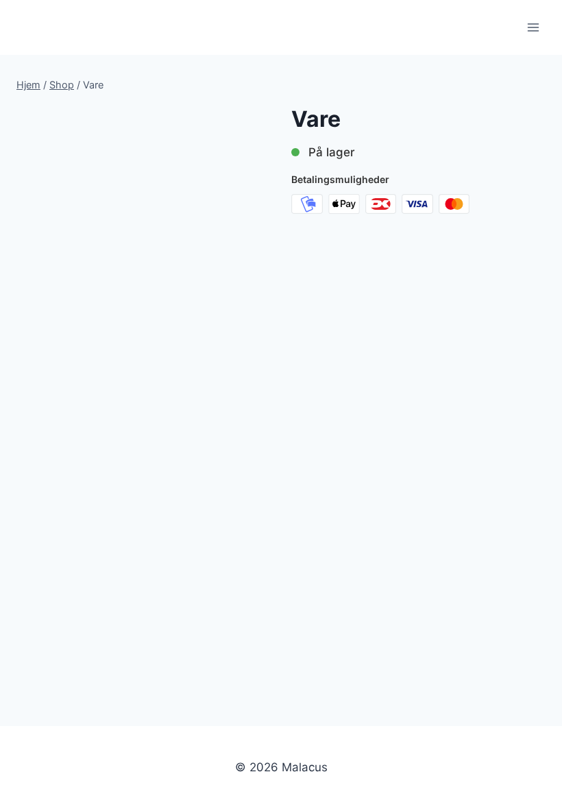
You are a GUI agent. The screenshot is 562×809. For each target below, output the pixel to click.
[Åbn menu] (533, 27)
